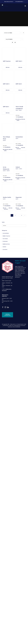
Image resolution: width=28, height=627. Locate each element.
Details (8, 67)
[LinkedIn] (8, 307)
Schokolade (5, 241)
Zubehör (4, 246)
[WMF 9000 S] (20, 53)
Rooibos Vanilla (7, 197)
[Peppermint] (20, 189)
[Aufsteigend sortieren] (23, 32)
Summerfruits (19, 137)
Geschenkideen (6, 233)
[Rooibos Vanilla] (7, 189)
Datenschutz (6, 325)
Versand (23, 325)
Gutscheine (5, 249)
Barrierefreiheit (16, 326)
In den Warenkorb (18, 148)
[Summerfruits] (20, 129)
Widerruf (11, 325)
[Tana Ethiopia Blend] (7, 129)
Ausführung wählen (18, 120)
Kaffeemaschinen (6, 244)
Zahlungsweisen (17, 325)
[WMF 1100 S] (7, 98)
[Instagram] (5, 307)
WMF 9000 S (19, 61)
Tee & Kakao (5, 238)
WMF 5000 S (6, 84)
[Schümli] (20, 159)
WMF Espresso (7, 61)
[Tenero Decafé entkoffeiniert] (20, 98)
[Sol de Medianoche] (7, 159)
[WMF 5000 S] (7, 76)
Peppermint (19, 197)
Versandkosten (20, 116)
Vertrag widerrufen (7, 315)
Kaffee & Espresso (6, 235)
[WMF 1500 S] (20, 76)
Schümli (18, 167)
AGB (25, 324)
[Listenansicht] (15, 42)
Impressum (10, 326)
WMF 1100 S (6, 106)
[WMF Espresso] (7, 53)
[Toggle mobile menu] (25, 6)
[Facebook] (3, 307)
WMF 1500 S (19, 84)
